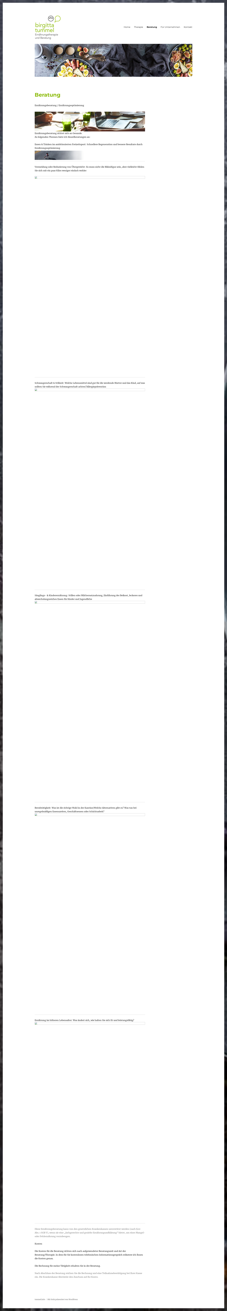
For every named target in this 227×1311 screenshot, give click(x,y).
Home (127, 27)
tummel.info (40, 1299)
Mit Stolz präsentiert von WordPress (62, 1299)
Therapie (138, 27)
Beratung (152, 27)
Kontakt (188, 27)
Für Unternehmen (170, 27)
